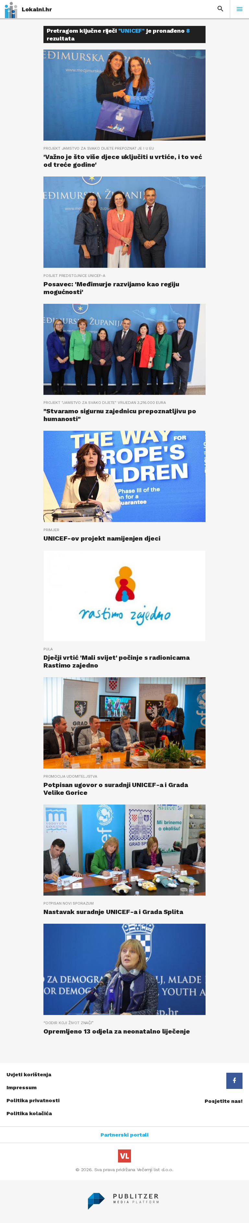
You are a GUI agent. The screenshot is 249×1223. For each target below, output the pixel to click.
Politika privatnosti (33, 1100)
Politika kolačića (29, 1113)
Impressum (21, 1087)
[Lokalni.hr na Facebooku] (234, 1081)
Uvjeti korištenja (28, 1074)
